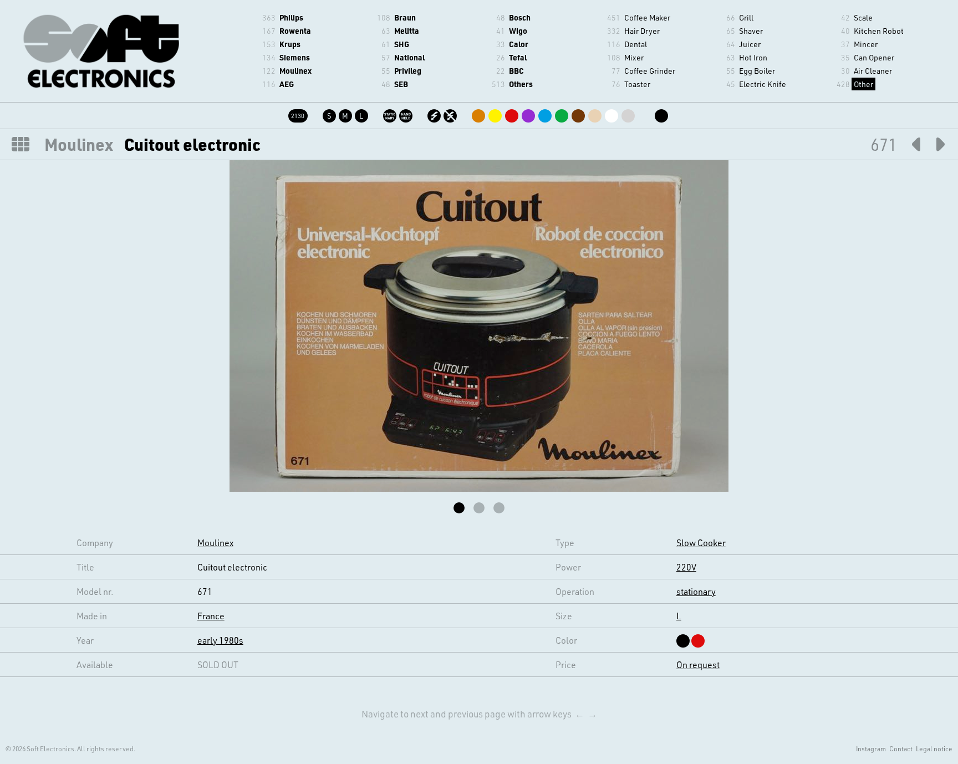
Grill (746, 17)
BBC (516, 70)
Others (521, 84)
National (409, 57)
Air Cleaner (873, 70)
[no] (451, 114)
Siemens (294, 57)
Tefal (518, 57)
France (211, 616)
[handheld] (406, 114)
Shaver (751, 31)
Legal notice (934, 748)
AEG (286, 84)
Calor (518, 44)
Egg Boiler (757, 70)
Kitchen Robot (879, 31)
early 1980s (220, 640)
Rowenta (295, 31)
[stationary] (390, 114)
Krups (289, 44)
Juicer (750, 44)
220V (686, 567)
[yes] (434, 114)
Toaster (637, 84)
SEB (401, 84)
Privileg (407, 70)
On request (698, 664)
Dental (635, 44)
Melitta (406, 31)
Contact (901, 748)
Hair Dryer (642, 31)
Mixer (634, 57)
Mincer (866, 44)
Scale (863, 17)
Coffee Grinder (649, 70)
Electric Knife (762, 84)
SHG (401, 44)
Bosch (520, 17)
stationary (696, 591)
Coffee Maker (647, 17)
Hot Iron (753, 57)
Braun (405, 17)
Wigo (518, 31)
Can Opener (874, 57)
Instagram (871, 748)
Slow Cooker (701, 542)
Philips (291, 17)
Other (863, 84)
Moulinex (295, 70)
